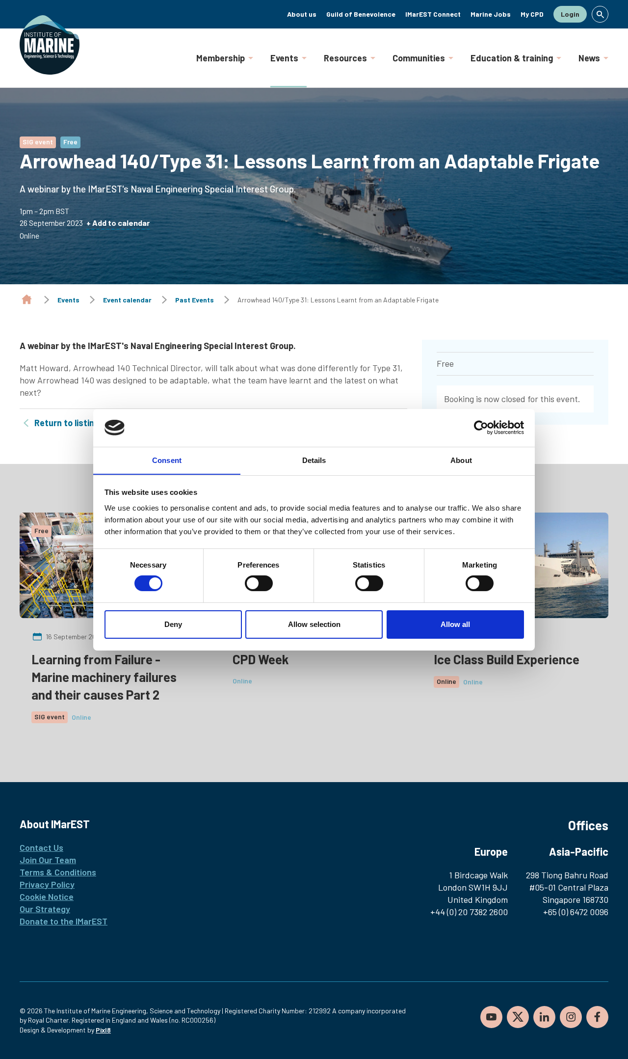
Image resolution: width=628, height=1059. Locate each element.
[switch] (259, 583)
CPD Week (261, 659)
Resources (345, 58)
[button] (600, 14)
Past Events (194, 300)
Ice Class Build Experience (506, 659)
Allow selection (314, 624)
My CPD (532, 14)
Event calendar (127, 300)
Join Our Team (48, 859)
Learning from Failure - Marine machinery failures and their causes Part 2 (104, 677)
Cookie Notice (47, 896)
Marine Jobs (491, 14)
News (589, 58)
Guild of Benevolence (360, 14)
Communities (418, 58)
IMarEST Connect (433, 14)
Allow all (455, 624)
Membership (220, 58)
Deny (173, 624)
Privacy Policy (47, 884)
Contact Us (41, 847)
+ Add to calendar (118, 222)
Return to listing (66, 422)
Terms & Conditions (58, 872)
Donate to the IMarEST (63, 921)
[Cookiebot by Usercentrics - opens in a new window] (481, 427)
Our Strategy (45, 908)
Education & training (512, 58)
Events (284, 58)
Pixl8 (103, 1030)
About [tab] (461, 460)
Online (81, 717)
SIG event (38, 141)
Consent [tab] (167, 460)
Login (570, 14)
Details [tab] (314, 460)
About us (301, 14)
